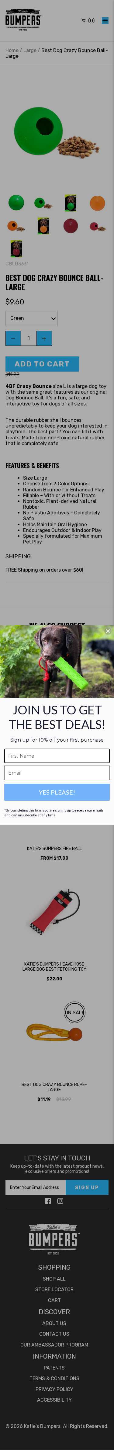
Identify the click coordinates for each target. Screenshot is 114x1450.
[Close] (108, 631)
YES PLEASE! (57, 792)
